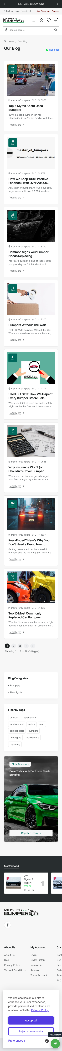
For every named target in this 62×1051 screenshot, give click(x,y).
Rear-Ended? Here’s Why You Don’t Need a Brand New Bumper (28, 542)
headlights (15, 737)
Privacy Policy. (40, 1010)
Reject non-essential (31, 1031)
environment (17, 724)
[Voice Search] (5, 29)
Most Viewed (11, 866)
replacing (15, 744)
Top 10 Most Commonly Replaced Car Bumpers (24, 615)
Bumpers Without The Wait (27, 325)
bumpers (33, 730)
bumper (14, 717)
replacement (30, 717)
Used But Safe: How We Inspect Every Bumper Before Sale (30, 396)
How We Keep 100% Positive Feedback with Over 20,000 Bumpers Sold (28, 181)
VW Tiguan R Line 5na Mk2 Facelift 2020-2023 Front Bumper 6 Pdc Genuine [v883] (29, 877)
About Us (9, 947)
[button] (4, 3)
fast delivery (32, 737)
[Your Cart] (55, 20)
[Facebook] (7, 925)
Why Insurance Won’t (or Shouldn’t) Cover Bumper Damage (26, 469)
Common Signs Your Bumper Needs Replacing (28, 254)
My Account (37, 947)
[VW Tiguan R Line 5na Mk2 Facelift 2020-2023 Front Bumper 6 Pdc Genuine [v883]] (13, 883)
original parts (17, 730)
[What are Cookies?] (49, 1040)
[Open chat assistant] (55, 1043)
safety (31, 724)
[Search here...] (56, 29)
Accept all (31, 1020)
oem (41, 724)
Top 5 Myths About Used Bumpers (25, 108)
